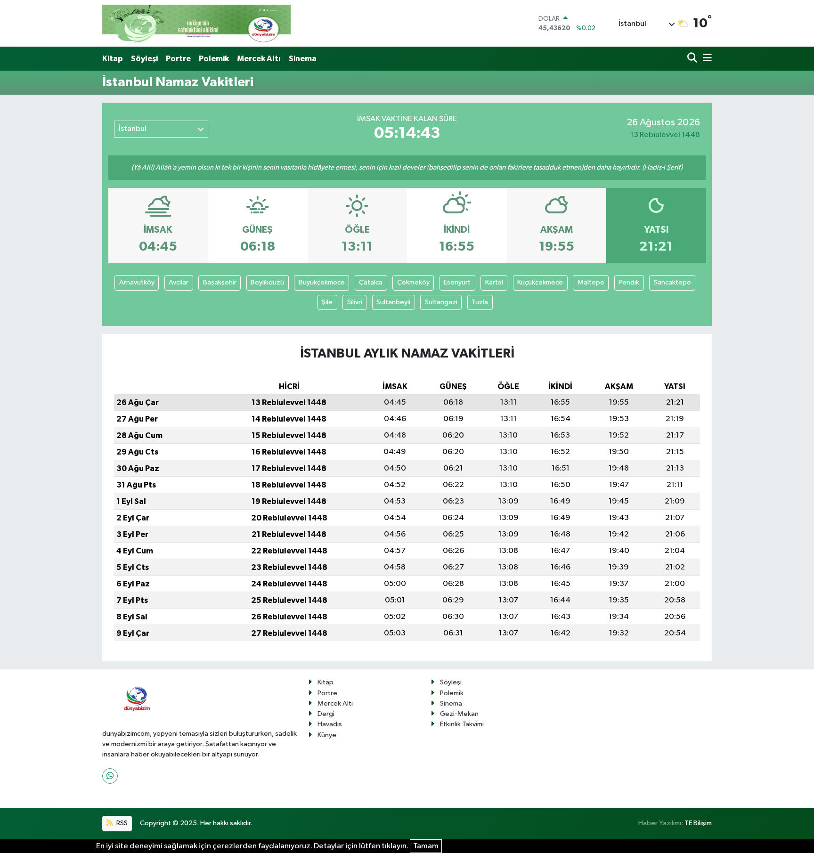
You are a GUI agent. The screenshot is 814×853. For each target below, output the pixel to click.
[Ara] (693, 59)
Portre (178, 59)
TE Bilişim (698, 823)
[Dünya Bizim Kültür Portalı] (196, 23)
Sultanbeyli (393, 302)
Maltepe (591, 282)
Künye (326, 735)
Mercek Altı (259, 59)
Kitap (112, 59)
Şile (327, 302)
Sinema (303, 59)
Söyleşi (144, 59)
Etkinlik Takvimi (462, 724)
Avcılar (178, 282)
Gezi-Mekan (459, 713)
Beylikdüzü (267, 282)
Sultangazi (441, 302)
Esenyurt (457, 282)
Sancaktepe (672, 282)
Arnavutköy (137, 282)
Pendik (629, 282)
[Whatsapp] (110, 776)
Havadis (329, 724)
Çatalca (371, 282)
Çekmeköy (413, 282)
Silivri (354, 302)
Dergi (325, 713)
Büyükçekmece (322, 282)
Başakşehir (219, 282)
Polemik (214, 59)
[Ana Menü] (705, 59)
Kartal (494, 282)
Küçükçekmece (540, 282)
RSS (121, 823)
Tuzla (480, 302)
